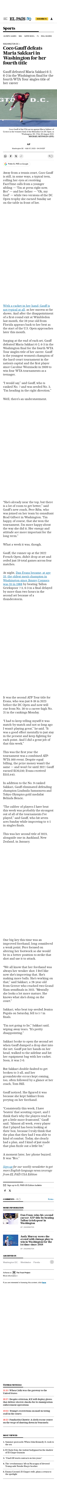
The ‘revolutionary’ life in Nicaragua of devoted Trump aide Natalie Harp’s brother (27, 1464)
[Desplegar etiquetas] (52, 1262)
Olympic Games (9, 36)
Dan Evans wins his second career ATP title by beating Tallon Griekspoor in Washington (37, 1219)
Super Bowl (29, 36)
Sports (9, 28)
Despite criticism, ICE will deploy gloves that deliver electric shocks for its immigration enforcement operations (28, 1402)
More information (10, 1276)
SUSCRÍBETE (42, 19)
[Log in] (51, 18)
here (44, 1282)
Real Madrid (46, 36)
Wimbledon (26, 1262)
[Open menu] (5, 18)
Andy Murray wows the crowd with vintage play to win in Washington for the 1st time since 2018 (36, 1241)
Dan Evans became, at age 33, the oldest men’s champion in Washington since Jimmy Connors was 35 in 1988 (27, 578)
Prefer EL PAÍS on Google (18, 164)
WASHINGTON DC (11, 44)
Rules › (51, 1199)
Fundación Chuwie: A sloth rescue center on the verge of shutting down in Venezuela (28, 1421)
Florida (36, 1262)
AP (28, 144)
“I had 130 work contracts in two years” (23, 1458)
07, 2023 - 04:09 (35, 149)
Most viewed (10, 1435)
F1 (38, 36)
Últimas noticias (12, 1385)
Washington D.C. (10, 1262)
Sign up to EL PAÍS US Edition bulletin (24, 1185)
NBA (20, 36)
